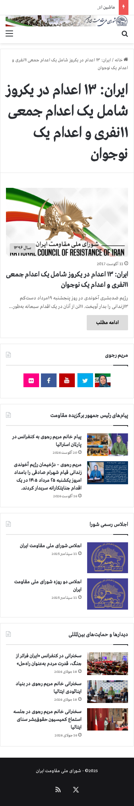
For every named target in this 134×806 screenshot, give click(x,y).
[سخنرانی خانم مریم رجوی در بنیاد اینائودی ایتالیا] (107, 691)
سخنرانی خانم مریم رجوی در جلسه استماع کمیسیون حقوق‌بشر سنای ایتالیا (47, 719)
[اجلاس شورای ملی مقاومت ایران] (107, 557)
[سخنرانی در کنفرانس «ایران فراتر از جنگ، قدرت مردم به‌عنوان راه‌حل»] (107, 663)
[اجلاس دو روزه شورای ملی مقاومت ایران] (107, 593)
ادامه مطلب (107, 322)
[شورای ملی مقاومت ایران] (67, 20)
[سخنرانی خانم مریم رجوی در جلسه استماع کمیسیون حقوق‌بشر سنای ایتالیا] (107, 719)
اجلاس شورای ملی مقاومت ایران (51, 546)
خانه (119, 60)
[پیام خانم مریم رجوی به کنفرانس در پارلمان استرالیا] (107, 444)
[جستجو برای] (124, 33)
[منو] (9, 33)
